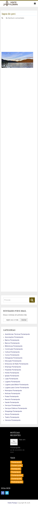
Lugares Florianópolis (12, 381)
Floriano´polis (16, 465)
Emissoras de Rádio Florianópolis (16, 364)
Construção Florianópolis (14, 349)
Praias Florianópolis (12, 396)
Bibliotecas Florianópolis (13, 346)
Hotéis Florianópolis (12, 373)
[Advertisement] (17, 36)
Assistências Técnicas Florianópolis (17, 334)
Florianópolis (16, 479)
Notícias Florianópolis (12, 393)
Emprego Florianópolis (13, 367)
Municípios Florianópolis (13, 390)
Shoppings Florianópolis (13, 411)
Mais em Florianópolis (17, 444)
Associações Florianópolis (14, 337)
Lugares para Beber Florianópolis (16, 384)
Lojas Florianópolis (11, 379)
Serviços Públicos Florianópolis (16, 408)
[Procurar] (32, 300)
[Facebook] (2, 493)
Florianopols (16, 462)
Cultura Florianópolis (12, 352)
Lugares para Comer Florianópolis (17, 387)
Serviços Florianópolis (13, 405)
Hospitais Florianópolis (13, 370)
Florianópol (15, 472)
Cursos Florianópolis (12, 355)
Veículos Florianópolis (12, 420)
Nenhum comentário (16, 18)
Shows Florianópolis (12, 414)
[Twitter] (7, 493)
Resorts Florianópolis (12, 399)
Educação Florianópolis (13, 361)
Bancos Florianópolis (12, 343)
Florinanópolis (16, 482)
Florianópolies (16, 475)
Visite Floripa (12, 503)
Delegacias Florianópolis (13, 358)
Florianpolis (15, 469)
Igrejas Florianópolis (12, 376)
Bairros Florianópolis (12, 340)
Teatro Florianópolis (12, 417)
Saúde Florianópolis (12, 402)
